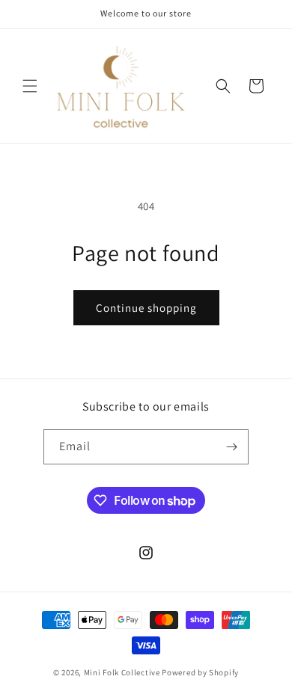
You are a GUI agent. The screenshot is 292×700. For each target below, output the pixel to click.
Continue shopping (146, 308)
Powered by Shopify (200, 672)
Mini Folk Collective (122, 672)
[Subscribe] (231, 446)
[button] (29, 86)
